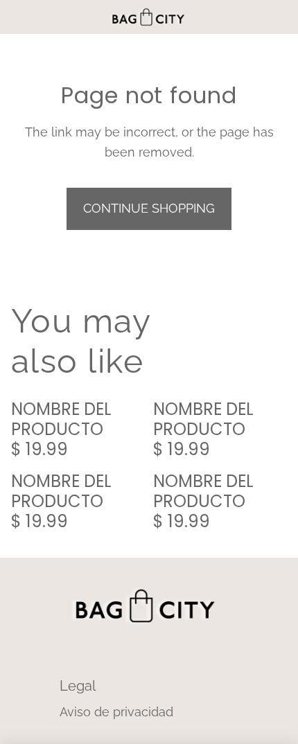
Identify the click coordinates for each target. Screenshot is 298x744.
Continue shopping (149, 208)
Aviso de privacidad (116, 712)
